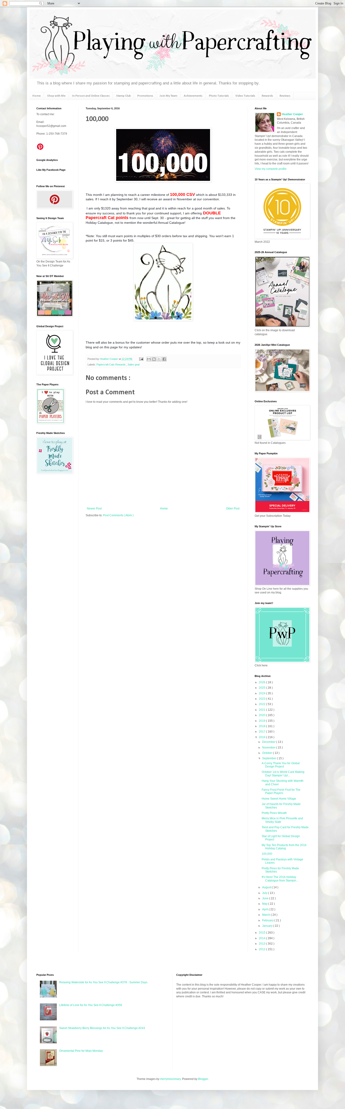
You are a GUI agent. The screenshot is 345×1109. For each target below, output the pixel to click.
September (269, 758)
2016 (262, 737)
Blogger (203, 1079)
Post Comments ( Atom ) (118, 515)
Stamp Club (123, 95)
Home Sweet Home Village (279, 798)
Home (36, 95)
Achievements (193, 95)
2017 (262, 731)
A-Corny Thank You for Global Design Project (281, 765)
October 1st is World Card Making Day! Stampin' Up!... (283, 773)
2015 (262, 932)
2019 (262, 720)
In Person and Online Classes (91, 95)
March (266, 914)
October (267, 753)
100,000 (267, 853)
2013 (262, 943)
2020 (262, 715)
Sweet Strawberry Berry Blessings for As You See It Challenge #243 (102, 1028)
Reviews (285, 95)
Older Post (232, 508)
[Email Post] (141, 358)
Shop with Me (56, 95)
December (269, 742)
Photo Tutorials (219, 95)
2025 (262, 687)
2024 (262, 693)
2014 (262, 938)
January (267, 925)
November (269, 747)
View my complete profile (271, 169)
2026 (262, 682)
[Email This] (148, 359)
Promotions (145, 95)
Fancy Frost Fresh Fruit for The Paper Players (281, 791)
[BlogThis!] (154, 359)
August (267, 887)
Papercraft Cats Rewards (111, 364)
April (265, 909)
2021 (262, 709)
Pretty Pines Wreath (274, 813)
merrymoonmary (170, 1079)
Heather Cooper (109, 358)
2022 (262, 704)
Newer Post (94, 508)
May (265, 903)
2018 (262, 726)
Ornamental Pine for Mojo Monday (81, 1050)
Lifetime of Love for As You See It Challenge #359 (90, 1005)
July (265, 893)
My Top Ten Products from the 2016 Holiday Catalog (284, 846)
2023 (262, 698)
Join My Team (168, 95)
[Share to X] (159, 359)
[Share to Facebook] (164, 359)
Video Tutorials (245, 95)
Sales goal (133, 364)
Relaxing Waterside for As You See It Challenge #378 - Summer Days (103, 982)
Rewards (267, 95)
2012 (262, 949)
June (265, 898)
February (268, 920)
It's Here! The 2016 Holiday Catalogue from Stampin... (280, 878)
